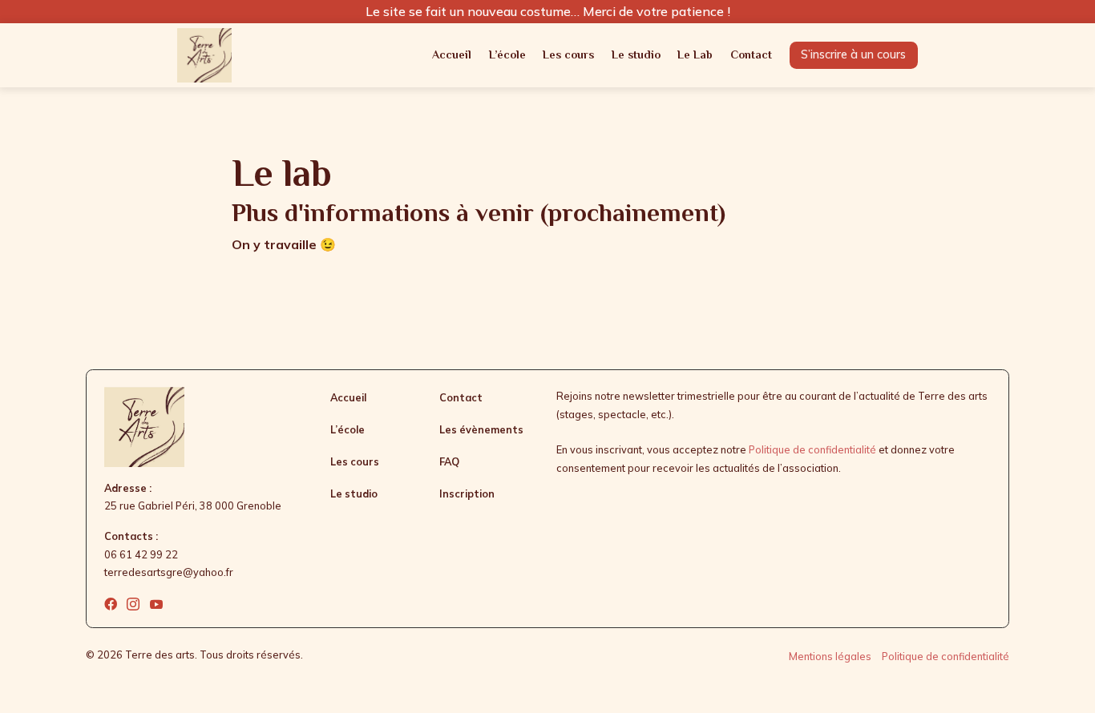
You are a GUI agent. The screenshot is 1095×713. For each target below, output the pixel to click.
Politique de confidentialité (812, 449)
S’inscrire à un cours (853, 54)
